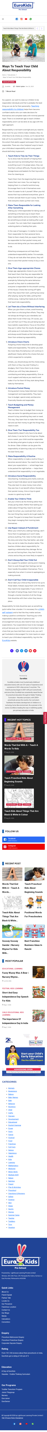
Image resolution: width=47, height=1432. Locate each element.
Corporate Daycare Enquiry (12, 1343)
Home (4, 75)
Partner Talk (6, 1298)
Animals (11, 1088)
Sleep (10, 1206)
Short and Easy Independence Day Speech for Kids (15, 996)
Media (4, 1316)
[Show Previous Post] (37, 28)
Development (13, 1119)
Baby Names (13, 1097)
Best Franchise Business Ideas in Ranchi (33, 945)
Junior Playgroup (8, 1392)
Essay (10, 1128)
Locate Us (5, 1301)
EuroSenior (6, 1401)
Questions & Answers (16, 1194)
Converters (6, 1322)
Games (11, 1150)
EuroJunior (6, 1398)
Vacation (11, 1228)
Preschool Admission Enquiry (13, 1337)
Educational (11, 75)
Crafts (10, 1113)
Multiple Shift (13, 1175)
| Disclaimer (19, 1418)
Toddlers (11, 1221)
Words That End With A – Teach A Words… (10, 888)
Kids (20, 738)
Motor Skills (13, 1172)
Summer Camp (13, 1215)
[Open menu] (3, 19)
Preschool (12, 1190)
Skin (10, 1203)
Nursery (5, 1395)
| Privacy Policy (10, 1418)
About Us (5, 1292)
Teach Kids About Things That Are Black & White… (11, 916)
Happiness (12, 1153)
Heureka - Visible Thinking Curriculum (16, 1374)
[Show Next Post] (41, 28)
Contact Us (6, 1310)
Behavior (11, 1104)
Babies (11, 1094)
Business (12, 1107)
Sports (10, 1209)
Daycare (11, 1116)
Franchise (12, 1144)
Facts (10, 1132)
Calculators (6, 1319)
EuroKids (7, 86)
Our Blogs (5, 1313)
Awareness (12, 1091)
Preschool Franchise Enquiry (12, 1340)
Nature (10, 1178)
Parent (10, 1184)
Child (4, 1012)
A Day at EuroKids (8, 1371)
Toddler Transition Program (12, 1389)
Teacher (11, 1218)
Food (10, 1141)
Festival (6, 988)
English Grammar (14, 1125)
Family (10, 1135)
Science (11, 1200)
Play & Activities (14, 1187)
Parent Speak (7, 1295)
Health (10, 1156)
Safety (10, 1197)
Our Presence (7, 1304)
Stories (11, 1212)
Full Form (11, 1147)
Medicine (11, 1169)
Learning (27, 738)
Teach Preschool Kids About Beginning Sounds (34, 888)
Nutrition (11, 1181)
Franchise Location (9, 1307)
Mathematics (13, 1166)
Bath (10, 1101)
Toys (10, 1225)
